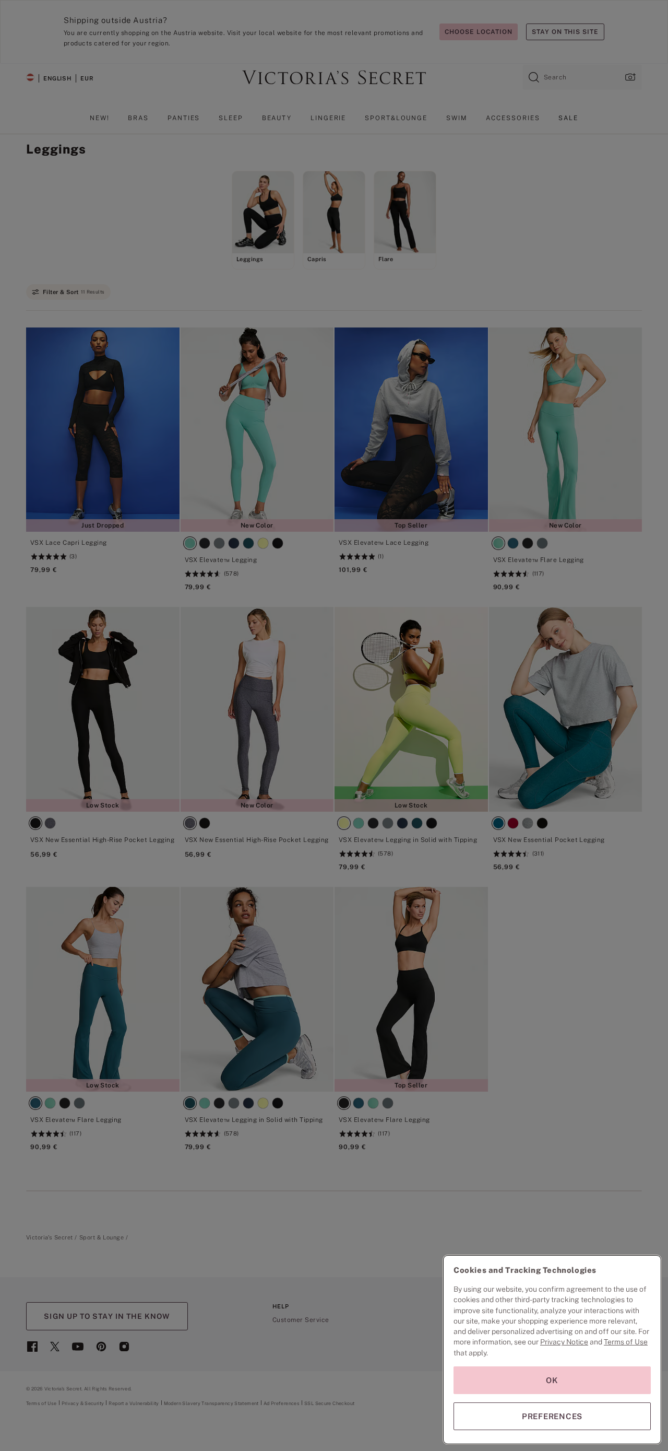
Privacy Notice (564, 1342)
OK (552, 1380)
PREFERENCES (552, 1416)
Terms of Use (626, 1342)
